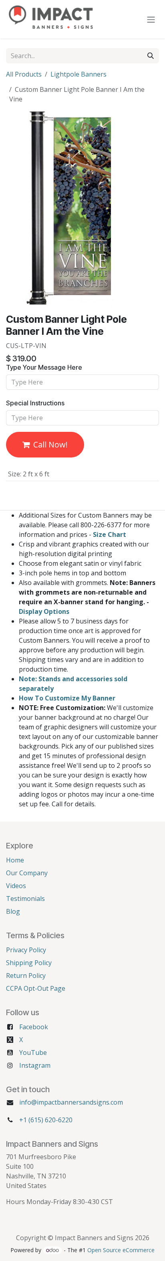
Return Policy (26, 975)
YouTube (33, 1052)
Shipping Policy (29, 962)
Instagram (34, 1065)
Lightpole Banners (78, 74)
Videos (16, 885)
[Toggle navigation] (151, 19)
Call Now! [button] (50, 444)
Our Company (27, 872)
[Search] (150, 55)
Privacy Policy (26, 949)
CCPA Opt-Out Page (35, 988)
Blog (13, 911)
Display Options (44, 611)
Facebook (33, 1026)
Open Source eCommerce (121, 1250)
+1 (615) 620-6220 (45, 1119)
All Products (24, 74)
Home (15, 860)
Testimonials (25, 898)
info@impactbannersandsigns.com (71, 1102)
